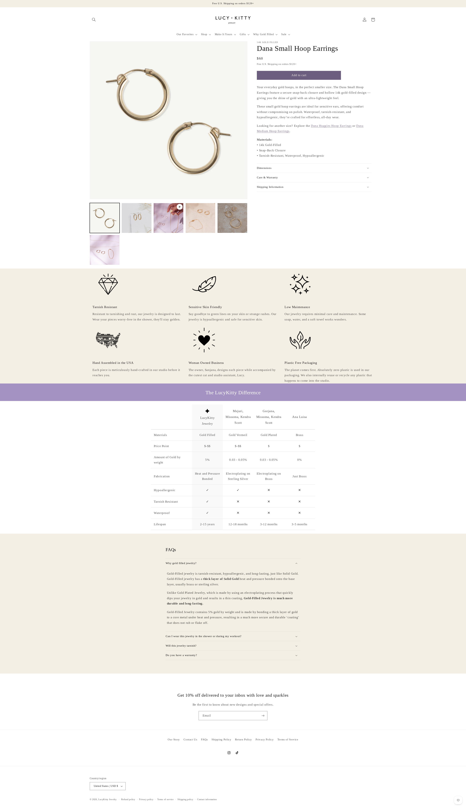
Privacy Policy (265, 739)
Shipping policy (185, 799)
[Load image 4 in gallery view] (232, 218)
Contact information (207, 799)
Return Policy (243, 739)
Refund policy (128, 799)
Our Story (174, 739)
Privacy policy (146, 799)
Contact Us (190, 739)
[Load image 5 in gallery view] (105, 250)
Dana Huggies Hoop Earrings (331, 125)
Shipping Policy (221, 739)
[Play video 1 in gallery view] (168, 218)
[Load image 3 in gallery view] (200, 218)
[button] (94, 19)
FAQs (204, 739)
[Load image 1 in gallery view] (105, 218)
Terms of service (165, 799)
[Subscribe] (263, 715)
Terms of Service (287, 739)
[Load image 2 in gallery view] (137, 218)
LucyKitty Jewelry (107, 799)
